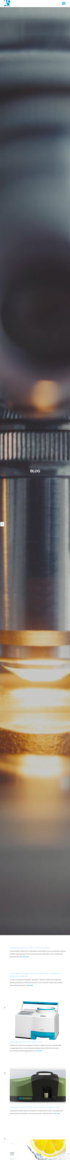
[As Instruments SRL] (7, 6)
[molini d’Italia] (38, 1020)
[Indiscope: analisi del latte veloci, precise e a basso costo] (38, 1085)
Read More (26, 957)
